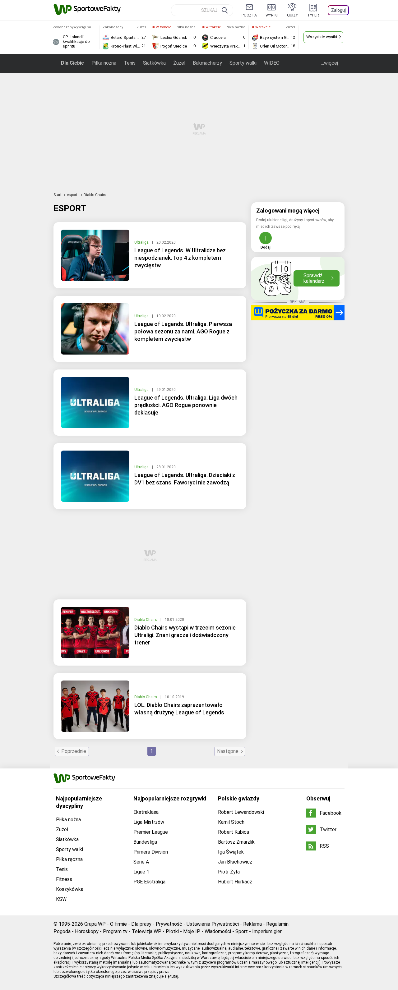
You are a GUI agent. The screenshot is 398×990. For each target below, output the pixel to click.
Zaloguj (338, 10)
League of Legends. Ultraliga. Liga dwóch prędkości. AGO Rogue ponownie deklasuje (186, 405)
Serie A (141, 862)
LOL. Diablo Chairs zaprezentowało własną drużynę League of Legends (179, 709)
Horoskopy (87, 931)
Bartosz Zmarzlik (236, 842)
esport (72, 195)
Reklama (252, 924)
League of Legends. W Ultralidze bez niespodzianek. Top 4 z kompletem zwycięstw (180, 257)
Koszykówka (69, 889)
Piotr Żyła (229, 872)
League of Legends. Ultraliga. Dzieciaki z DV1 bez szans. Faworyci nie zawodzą (184, 479)
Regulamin (277, 924)
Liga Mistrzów (148, 822)
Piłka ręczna (69, 859)
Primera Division (150, 852)
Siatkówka (154, 63)
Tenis (130, 63)
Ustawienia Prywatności (213, 924)
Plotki (172, 931)
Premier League (150, 832)
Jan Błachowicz (235, 862)
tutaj (174, 976)
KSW (61, 899)
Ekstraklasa (146, 812)
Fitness (64, 879)
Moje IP (191, 931)
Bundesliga (145, 842)
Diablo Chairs (146, 619)
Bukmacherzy (207, 63)
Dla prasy (141, 924)
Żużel (179, 63)
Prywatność (169, 924)
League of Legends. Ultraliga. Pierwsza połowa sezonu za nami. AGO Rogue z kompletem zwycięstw (183, 331)
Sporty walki (243, 63)
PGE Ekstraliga (149, 882)
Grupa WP (95, 924)
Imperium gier (267, 931)
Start (57, 195)
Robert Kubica (233, 832)
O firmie (118, 924)
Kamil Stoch (231, 822)
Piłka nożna (103, 63)
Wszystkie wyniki (321, 36)
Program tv (115, 931)
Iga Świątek (231, 852)
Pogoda (62, 931)
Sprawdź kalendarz (313, 278)
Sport (241, 931)
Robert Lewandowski (241, 812)
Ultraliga (142, 242)
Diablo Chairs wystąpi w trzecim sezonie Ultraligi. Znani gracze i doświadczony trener (185, 635)
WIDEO (272, 63)
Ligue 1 (141, 872)
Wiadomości (218, 931)
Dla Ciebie (72, 63)
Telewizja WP (146, 931)
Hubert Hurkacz (235, 882)
